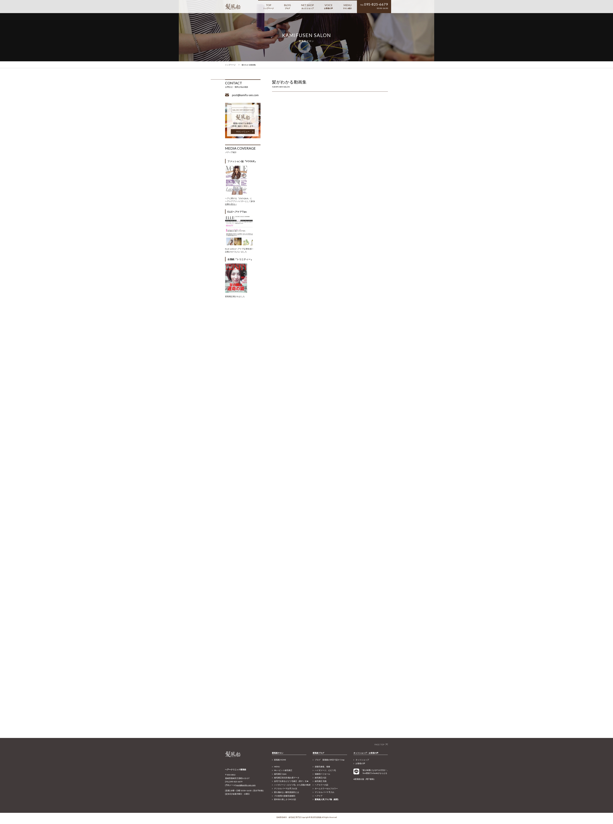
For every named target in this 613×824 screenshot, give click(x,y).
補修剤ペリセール (322, 774)
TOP (268, 6)
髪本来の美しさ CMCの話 (285, 799)
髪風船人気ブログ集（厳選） (327, 799)
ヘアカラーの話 (321, 785)
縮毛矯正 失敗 (321, 781)
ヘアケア (318, 796)
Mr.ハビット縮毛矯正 (283, 770)
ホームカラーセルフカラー (326, 788)
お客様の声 (360, 763)
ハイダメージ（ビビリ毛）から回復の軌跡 (292, 785)
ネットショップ (362, 760)
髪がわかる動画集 (249, 65)
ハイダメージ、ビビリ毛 (325, 770)
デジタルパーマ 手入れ (324, 792)
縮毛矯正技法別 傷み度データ (286, 777)
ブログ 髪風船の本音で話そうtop (329, 760)
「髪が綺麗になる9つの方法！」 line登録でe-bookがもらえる (374, 771)
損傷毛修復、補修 (322, 766)
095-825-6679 (376, 4)
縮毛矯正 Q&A (280, 774)
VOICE (328, 6)
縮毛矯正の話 (320, 777)
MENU (347, 6)
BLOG (287, 6)
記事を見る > (231, 204)
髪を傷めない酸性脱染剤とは (286, 792)
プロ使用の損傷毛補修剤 (284, 796)
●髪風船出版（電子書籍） (364, 779)
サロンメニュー (243, 131)
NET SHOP (307, 6)
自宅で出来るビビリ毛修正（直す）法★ (291, 781)
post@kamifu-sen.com (246, 785)
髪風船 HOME (280, 760)
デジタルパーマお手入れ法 (285, 788)
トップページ (230, 65)
